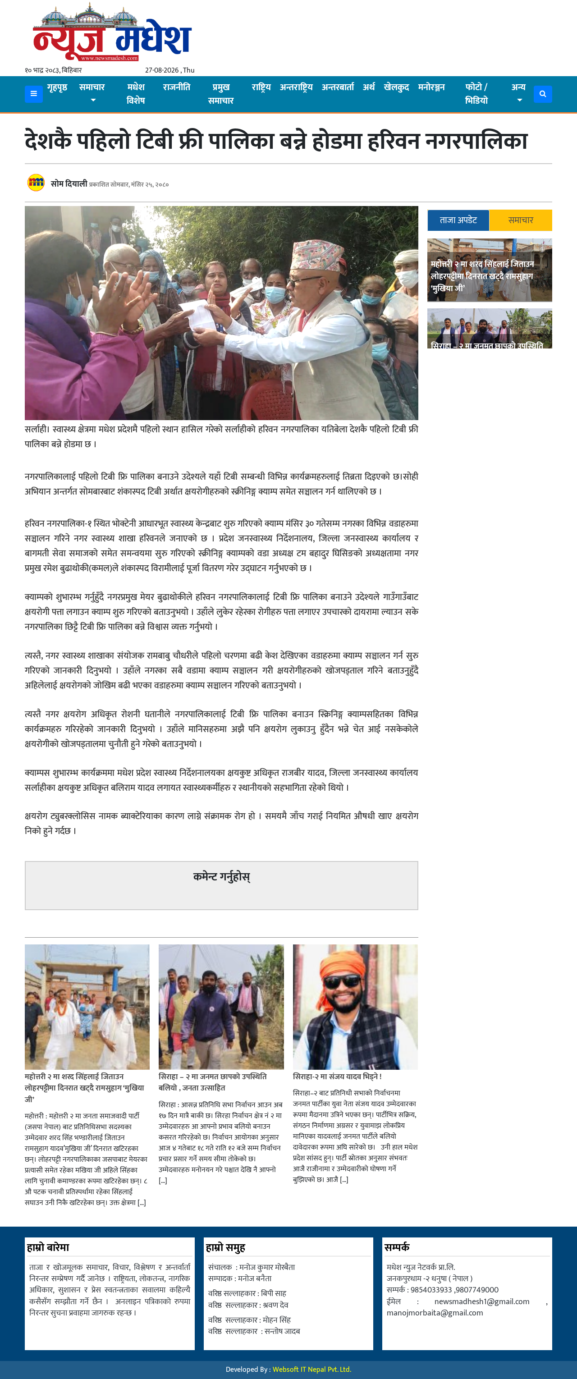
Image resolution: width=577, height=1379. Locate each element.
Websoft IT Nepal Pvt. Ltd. (312, 1370)
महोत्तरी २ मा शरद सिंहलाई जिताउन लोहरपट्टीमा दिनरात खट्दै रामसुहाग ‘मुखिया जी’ (482, 277)
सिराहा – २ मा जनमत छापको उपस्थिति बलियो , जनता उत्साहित (213, 1083)
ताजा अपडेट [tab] (458, 220)
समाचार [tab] (520, 220)
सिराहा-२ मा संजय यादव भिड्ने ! (338, 1077)
